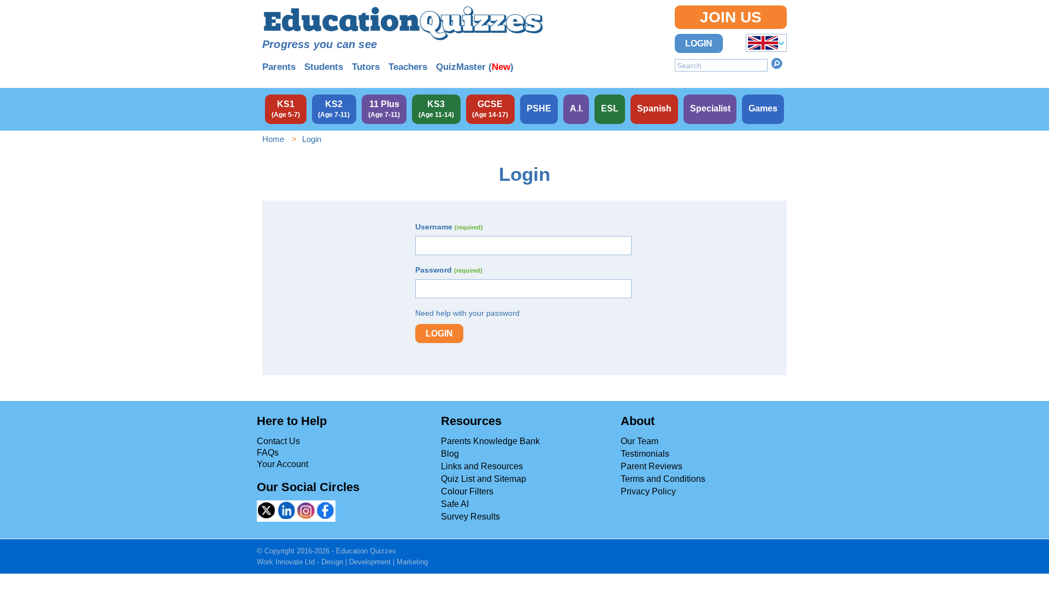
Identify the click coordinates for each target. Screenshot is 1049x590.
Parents (279, 67)
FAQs (268, 452)
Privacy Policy (648, 491)
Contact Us (278, 441)
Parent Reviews (651, 466)
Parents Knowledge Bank (490, 441)
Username (449, 226)
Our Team (639, 441)
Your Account (282, 464)
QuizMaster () (475, 67)
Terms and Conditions (663, 478)
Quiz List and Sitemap (483, 478)
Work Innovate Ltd (286, 562)
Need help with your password (467, 313)
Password (448, 270)
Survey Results (470, 516)
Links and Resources (482, 466)
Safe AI (455, 504)
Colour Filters (467, 491)
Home (273, 139)
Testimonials (645, 453)
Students (323, 67)
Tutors (366, 67)
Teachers (407, 67)
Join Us (731, 17)
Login (698, 43)
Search (776, 63)
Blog (450, 453)
